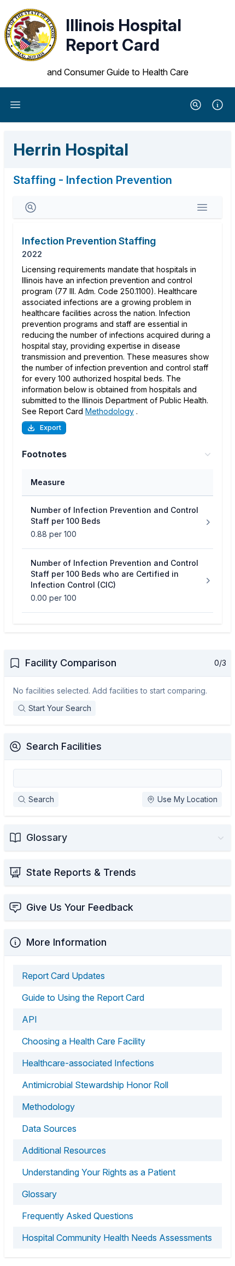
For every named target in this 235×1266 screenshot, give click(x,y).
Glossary (39, 1194)
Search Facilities (64, 746)
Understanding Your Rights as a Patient (98, 1172)
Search (41, 799)
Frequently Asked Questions (77, 1215)
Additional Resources (64, 1150)
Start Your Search (59, 708)
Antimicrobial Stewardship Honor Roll (95, 1084)
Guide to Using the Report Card (83, 997)
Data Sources (49, 1128)
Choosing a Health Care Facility (83, 1041)
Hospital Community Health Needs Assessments (117, 1237)
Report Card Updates (63, 975)
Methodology (109, 411)
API (29, 1019)
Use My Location (187, 799)
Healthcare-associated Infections (88, 1063)
